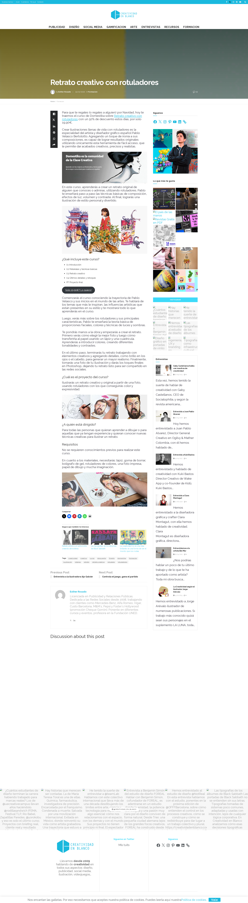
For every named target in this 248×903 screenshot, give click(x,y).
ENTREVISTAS (151, 27)
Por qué (33, 2)
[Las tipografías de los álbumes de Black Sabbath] (104, 537)
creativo (83, 558)
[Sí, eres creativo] (187, 258)
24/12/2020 (80, 92)
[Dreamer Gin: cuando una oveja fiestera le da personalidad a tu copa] (164, 281)
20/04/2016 (178, 418)
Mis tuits (123, 845)
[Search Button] (245, 2)
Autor (18, 2)
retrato (86, 562)
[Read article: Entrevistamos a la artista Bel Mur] (163, 552)
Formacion (191, 27)
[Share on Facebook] (54, 114)
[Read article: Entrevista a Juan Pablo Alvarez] (163, 415)
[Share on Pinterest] (54, 132)
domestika (122, 558)
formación (133, 558)
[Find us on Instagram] (233, 2)
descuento (101, 558)
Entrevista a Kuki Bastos (183, 455)
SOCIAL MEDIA (92, 27)
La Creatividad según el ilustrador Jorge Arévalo (184, 589)
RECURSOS (171, 27)
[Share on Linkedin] (54, 126)
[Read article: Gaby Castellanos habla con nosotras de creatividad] (163, 370)
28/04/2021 (178, 554)
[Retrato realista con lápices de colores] (164, 258)
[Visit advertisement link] (104, 167)
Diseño (112, 558)
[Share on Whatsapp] (54, 139)
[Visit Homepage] (124, 14)
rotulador (111, 562)
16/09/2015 (178, 374)
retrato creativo (98, 562)
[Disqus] (98, 677)
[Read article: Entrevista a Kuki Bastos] (163, 459)
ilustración (67, 562)
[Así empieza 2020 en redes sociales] (187, 199)
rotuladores (122, 562)
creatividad (73, 558)
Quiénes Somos (7, 2)
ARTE (133, 27)
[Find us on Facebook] (226, 2)
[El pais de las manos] (164, 213)
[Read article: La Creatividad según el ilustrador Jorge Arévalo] (163, 591)
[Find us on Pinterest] (237, 2)
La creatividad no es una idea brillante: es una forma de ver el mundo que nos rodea (133, 548)
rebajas (78, 562)
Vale (214, 899)
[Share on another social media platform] (54, 145)
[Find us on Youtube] (240, 2)
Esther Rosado (64, 92)
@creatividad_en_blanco (124, 809)
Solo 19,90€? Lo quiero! (78, 290)
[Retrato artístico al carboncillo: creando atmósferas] (75, 537)
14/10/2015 (178, 595)
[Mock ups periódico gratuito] (164, 236)
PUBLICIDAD (57, 27)
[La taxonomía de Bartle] (164, 199)
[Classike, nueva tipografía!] (187, 221)
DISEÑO (74, 27)
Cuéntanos (25, 2)
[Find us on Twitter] (230, 2)
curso (92, 558)
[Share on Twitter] (54, 120)
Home (52, 101)
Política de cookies (193, 899)
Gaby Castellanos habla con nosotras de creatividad (183, 368)
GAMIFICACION (116, 27)
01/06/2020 (178, 502)
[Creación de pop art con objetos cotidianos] (187, 281)
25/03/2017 (178, 458)
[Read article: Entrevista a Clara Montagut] (163, 500)
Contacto (40, 2)
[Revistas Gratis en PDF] (164, 221)
